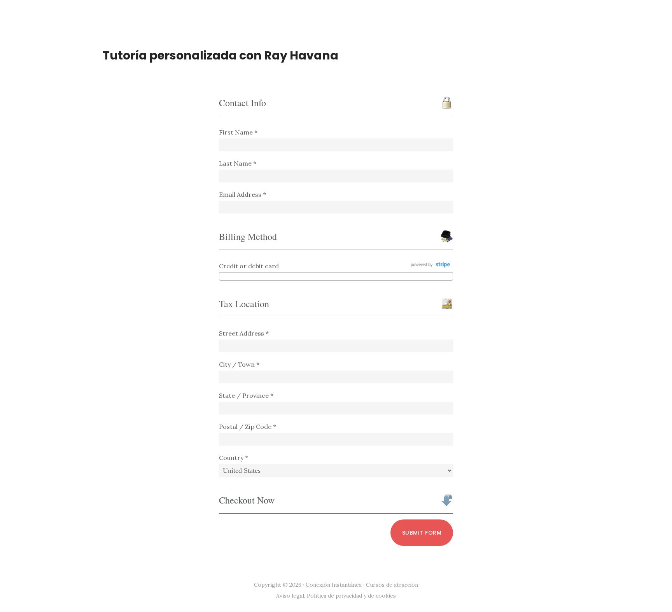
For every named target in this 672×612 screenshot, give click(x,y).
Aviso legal (290, 595)
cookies (386, 595)
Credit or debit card (249, 266)
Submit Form (422, 533)
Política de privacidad (334, 595)
